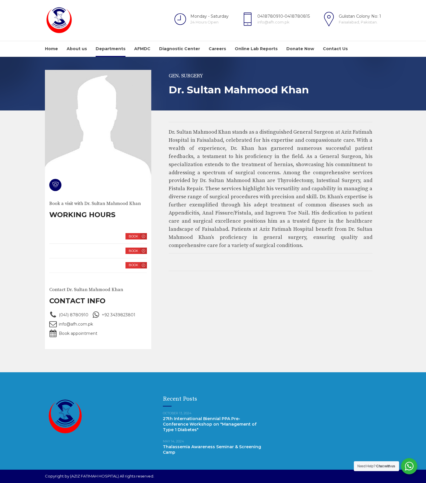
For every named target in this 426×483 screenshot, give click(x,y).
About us (77, 48)
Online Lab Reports (256, 48)
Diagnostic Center (179, 48)
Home (51, 48)
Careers (217, 48)
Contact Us (335, 48)
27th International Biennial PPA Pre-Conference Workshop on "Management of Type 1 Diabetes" (209, 424)
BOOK (133, 236)
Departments (110, 48)
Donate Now (300, 48)
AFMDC (142, 48)
